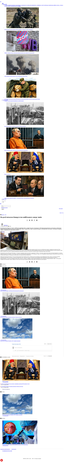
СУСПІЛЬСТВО (29, 5)
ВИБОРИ (33, 5)
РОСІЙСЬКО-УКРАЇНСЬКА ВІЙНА (50, 5)
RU (63, 212)
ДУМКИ (5, 100)
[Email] (37, 220)
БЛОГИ (12, 100)
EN (61, 212)
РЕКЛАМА (4, 199)
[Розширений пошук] (3, 201)
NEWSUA (6, 225)
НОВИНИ (4, 4)
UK (60, 212)
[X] (27, 220)
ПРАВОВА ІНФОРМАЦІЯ (5, 449)
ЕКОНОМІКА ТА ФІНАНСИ (21, 5)
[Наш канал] (37, 455)
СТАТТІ (9, 100)
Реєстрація (61, 208)
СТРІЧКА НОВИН (7, 5)
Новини (2, 214)
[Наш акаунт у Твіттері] (24, 455)
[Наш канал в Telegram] (31, 455)
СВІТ (42, 5)
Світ (5, 214)
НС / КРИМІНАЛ (38, 5)
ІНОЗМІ (22, 100)
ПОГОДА (16, 6)
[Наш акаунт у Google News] (34, 455)
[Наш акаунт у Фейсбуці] (29, 455)
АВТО (6, 6)
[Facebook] (34, 220)
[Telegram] (32, 220)
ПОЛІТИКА (13, 5)
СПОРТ (9, 6)
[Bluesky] (30, 220)
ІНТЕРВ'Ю (15, 100)
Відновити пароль (4, 207)
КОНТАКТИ (14, 449)
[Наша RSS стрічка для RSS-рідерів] (39, 455)
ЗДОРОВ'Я (12, 6)
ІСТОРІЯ (19, 100)
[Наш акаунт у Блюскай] (27, 455)
